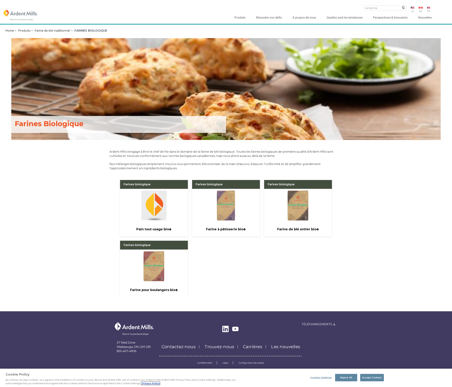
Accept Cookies (372, 377)
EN (420, 11)
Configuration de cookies (251, 363)
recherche (402, 8)
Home (9, 30)
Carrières (252, 346)
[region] (226, 378)
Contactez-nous (179, 346)
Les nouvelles (285, 346)
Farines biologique (91, 30)
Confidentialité (204, 363)
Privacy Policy (150, 383)
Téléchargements (317, 324)
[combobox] (385, 7)
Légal (225, 363)
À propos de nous (304, 17)
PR (428, 11)
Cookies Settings (321, 377)
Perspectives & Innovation (390, 17)
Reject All (346, 377)
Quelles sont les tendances (344, 17)
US (412, 11)
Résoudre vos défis (269, 17)
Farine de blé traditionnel (52, 30)
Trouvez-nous (219, 346)
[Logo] (21, 15)
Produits (239, 17)
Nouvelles (425, 17)
